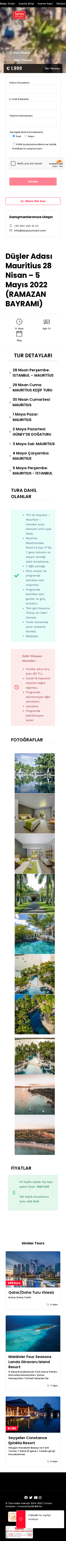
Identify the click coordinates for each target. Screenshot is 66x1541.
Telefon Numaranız (21, 115)
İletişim (60, 3)
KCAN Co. (36, 1506)
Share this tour (35, 201)
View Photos (21, 52)
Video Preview (22, 60)
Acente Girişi (26, 3)
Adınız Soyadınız (19, 82)
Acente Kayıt (45, 3)
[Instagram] (40, 1498)
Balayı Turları (7, 3)
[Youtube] (36, 1498)
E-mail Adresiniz (19, 99)
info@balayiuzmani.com (30, 230)
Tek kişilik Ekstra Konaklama (26, 134)
